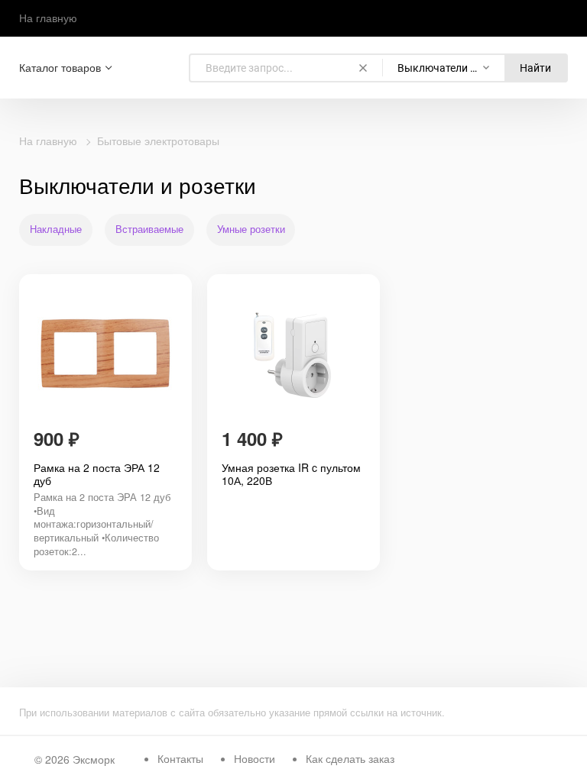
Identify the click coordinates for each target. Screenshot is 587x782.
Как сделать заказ (350, 758)
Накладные (56, 229)
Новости (254, 758)
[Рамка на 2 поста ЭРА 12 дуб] (105, 354)
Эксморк (94, 759)
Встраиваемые (149, 229)
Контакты (180, 758)
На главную (48, 17)
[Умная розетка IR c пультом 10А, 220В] (293, 354)
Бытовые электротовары (158, 140)
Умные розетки (251, 229)
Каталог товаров (60, 67)
